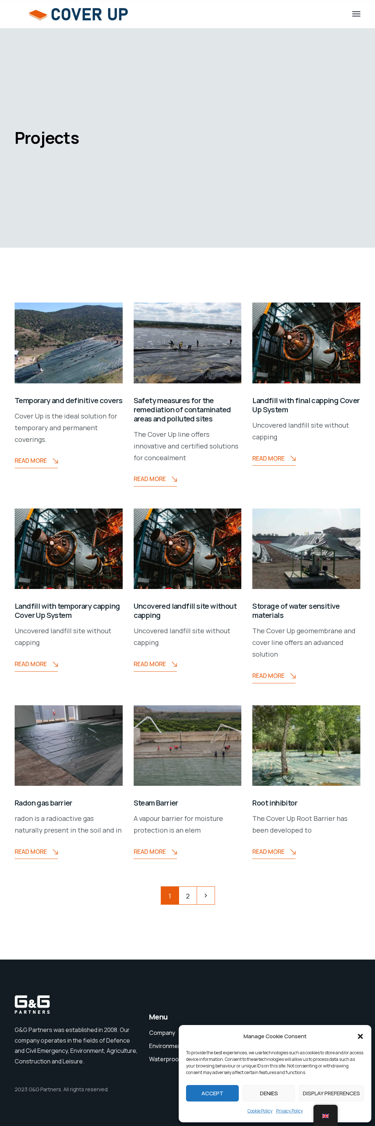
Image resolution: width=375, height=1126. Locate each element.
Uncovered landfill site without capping (185, 610)
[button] (360, 1036)
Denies (269, 1093)
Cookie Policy (260, 1111)
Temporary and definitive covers (68, 400)
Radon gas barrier (44, 803)
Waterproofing (169, 1059)
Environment (166, 1046)
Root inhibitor (274, 803)
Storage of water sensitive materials (295, 610)
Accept (212, 1093)
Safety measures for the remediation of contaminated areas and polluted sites (182, 409)
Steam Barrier (156, 803)
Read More (31, 461)
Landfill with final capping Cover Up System (306, 404)
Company (162, 1033)
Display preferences (331, 1093)
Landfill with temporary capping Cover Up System (67, 610)
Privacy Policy (289, 1111)
